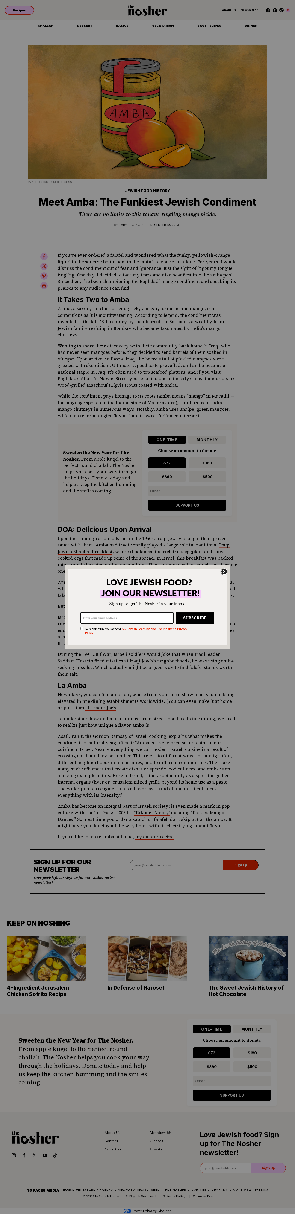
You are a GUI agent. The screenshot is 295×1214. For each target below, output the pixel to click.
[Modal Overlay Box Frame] (147, 607)
